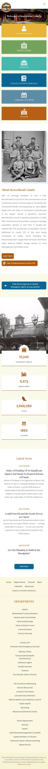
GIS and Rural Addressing (25, 684)
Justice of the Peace (25, 692)
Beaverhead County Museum (25, 613)
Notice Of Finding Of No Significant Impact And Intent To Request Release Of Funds (24, 474)
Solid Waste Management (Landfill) (25, 733)
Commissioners (25, 629)
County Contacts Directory (24, 590)
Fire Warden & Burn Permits (25, 674)
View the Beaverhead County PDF (21, 263)
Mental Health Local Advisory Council (25, 699)
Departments (19, 582)
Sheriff (25, 729)
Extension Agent (25, 662)
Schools (31, 582)
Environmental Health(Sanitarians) (25, 657)
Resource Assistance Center (25, 711)
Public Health (25, 703)
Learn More (8, 256)
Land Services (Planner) (25, 695)
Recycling (25, 707)
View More (24, 566)
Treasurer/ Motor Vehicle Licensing (25, 741)
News (39, 582)
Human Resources (25, 688)
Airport (25, 609)
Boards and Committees (25, 617)
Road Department (25, 721)
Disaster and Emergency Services (25, 646)
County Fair (25, 642)
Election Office (25, 652)
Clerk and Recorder (25, 621)
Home (8, 582)
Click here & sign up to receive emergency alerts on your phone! (25, 285)
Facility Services (25, 666)
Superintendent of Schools (24, 737)
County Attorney (25, 633)
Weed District (25, 745)
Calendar (18, 586)
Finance (25, 670)
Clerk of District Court (25, 625)
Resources (29, 586)
